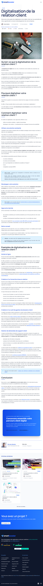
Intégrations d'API (15, 563)
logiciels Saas (29, 272)
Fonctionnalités (4, 566)
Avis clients (24, 564)
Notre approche (25, 562)
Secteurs (3, 570)
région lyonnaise (29, 575)
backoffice (31, 323)
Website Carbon (25, 548)
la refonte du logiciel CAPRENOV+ (19, 355)
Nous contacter (25, 557)
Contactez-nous (6, 523)
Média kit (24, 569)
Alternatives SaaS (4, 563)
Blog (3, 8)
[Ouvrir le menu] (41, 2)
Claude (10, 28)
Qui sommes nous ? (25, 560)
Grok (27, 28)
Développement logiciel (5, 561)
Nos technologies (15, 561)
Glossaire (13, 568)
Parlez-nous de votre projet (12, 430)
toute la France (16, 575)
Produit (31, 24)
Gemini (16, 28)
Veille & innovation (15, 570)
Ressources (3, 568)
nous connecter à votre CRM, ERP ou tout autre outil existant (25, 221)
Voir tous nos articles (21, 506)
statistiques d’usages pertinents (33, 325)
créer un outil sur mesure (15, 316)
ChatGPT (4, 28)
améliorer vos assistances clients (25, 347)
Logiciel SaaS (14, 566)
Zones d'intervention (26, 571)
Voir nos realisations (24, 430)
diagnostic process (26, 399)
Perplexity (21, 28)
